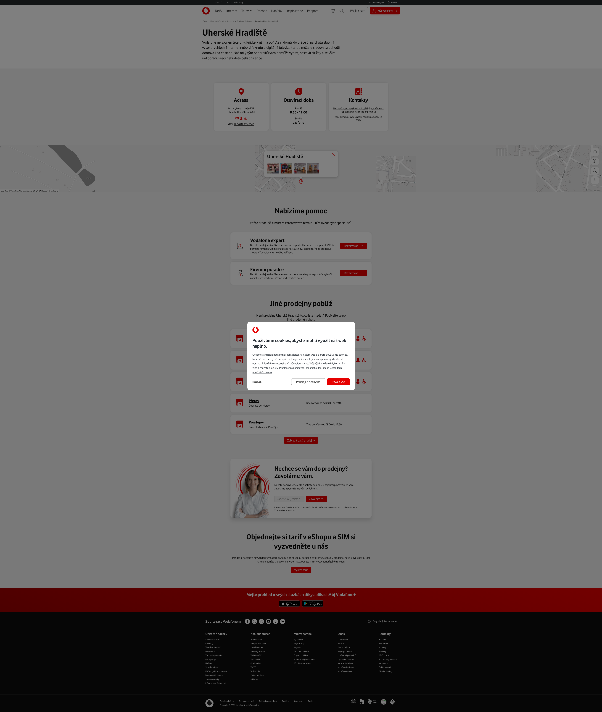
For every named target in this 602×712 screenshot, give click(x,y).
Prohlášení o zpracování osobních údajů (300, 367)
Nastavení (257, 381)
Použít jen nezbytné (308, 382)
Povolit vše (338, 382)
